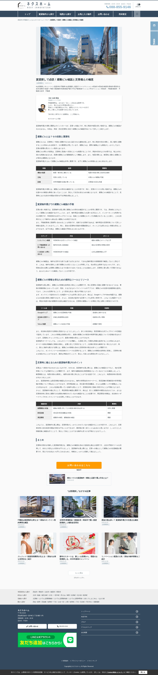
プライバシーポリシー (78, 661)
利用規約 (65, 661)
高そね (63, 595)
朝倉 (39, 595)
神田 (68, 595)
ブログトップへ (79, 578)
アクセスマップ (86, 627)
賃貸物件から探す (46, 14)
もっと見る (79, 573)
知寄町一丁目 (52, 602)
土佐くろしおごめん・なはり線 (94, 598)
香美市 (58, 592)
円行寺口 (89, 602)
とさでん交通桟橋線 (46, 598)
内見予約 (84, 617)
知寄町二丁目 (74, 602)
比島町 (73, 595)
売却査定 (123, 14)
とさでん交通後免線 (61, 598)
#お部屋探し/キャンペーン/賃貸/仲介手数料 (50, 86)
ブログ (83, 622)
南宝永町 (45, 595)
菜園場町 (97, 602)
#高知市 (95, 86)
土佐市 (47, 592)
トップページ (85, 611)
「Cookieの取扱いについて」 (114, 672)
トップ (27, 14)
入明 (66, 602)
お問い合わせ (103, 14)
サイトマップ (92, 661)
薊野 (38, 602)
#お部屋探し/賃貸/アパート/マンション (79, 86)
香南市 (41, 592)
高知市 (35, 592)
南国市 (53, 592)
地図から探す (65, 14)
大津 (34, 595)
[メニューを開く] (137, 14)
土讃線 (35, 598)
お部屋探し (40, 83)
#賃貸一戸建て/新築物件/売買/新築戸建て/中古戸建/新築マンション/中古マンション (72, 89)
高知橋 (44, 602)
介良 (50, 595)
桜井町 (85, 595)
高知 (34, 602)
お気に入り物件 (84, 14)
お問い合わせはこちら (79, 465)
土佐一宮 (61, 602)
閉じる (143, 672)
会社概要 (84, 632)
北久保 (79, 595)
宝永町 (82, 602)
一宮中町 (56, 595)
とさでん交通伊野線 (76, 598)
